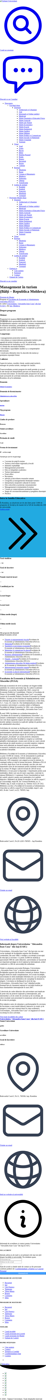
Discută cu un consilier (8, 281)
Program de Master (7, 297)
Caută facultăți (10, 1331)
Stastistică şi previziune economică (17, 646)
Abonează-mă (23, 1273)
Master (2, 415)
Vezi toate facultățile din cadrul (22, 1018)
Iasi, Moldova (15, 306)
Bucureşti (8, 1283)
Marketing (8, 644)
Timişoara (8, 1289)
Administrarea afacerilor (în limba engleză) (20, 663)
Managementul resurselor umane (17, 667)
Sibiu (7, 1298)
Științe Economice (6, 387)
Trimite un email (6, 890)
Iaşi (6, 1285)
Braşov (7, 1293)
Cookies (8, 1356)
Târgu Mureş (9, 1291)
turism (2, 405)
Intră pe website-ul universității (11, 1194)
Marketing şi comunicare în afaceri (17, 650)
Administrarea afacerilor (8, 396)
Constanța (8, 1296)
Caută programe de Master (14, 1336)
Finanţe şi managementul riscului (17, 640)
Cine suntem (9, 1347)
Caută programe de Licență (15, 1334)
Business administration (13, 655)
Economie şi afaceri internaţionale (17, 672)
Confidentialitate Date (13, 1354)
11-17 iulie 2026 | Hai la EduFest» (23, 8)
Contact (7, 1349)
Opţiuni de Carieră (12, 1338)
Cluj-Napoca (9, 1287)
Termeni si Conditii (12, 1352)
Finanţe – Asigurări (12, 659)
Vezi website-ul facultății (9, 939)
